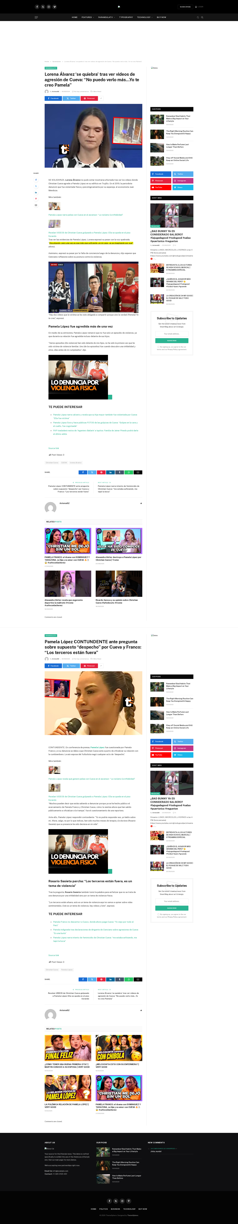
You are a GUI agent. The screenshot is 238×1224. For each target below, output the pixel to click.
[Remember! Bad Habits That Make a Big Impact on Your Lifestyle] (157, 119)
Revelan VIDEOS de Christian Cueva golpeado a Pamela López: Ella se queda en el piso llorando (68, 996)
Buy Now (161, 17)
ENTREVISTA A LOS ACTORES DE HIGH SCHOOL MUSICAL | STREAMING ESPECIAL (179, 267)
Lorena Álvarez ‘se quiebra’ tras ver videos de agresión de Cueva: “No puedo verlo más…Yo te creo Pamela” (118, 996)
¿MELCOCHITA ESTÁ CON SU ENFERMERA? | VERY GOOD (117, 1065)
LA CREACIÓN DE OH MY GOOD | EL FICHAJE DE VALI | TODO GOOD (179, 298)
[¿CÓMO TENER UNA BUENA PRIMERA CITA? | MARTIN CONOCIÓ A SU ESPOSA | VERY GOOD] (68, 1048)
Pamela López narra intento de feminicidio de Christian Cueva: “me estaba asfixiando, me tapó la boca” (118, 489)
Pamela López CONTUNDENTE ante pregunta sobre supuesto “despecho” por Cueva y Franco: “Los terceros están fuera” (68, 489)
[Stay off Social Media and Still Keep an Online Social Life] (157, 161)
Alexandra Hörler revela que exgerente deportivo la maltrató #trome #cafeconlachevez (64, 603)
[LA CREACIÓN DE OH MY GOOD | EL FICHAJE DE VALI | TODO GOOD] (157, 299)
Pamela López (67, 970)
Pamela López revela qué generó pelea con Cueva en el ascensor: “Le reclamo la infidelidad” (91, 779)
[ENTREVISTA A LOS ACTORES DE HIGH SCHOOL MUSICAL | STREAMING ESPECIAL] (157, 268)
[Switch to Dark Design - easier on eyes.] (198, 17)
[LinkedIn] (35, 192)
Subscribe (185, 7)
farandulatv (105, 17)
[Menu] (36, 17)
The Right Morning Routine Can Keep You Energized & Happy (179, 132)
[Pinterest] (35, 198)
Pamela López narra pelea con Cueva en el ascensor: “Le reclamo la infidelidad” (85, 215)
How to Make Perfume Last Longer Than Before (177, 146)
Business (115, 1209)
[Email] (35, 205)
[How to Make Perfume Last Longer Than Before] (157, 147)
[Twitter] (35, 186)
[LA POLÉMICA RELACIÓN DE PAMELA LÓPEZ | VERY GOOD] (68, 1088)
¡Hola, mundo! (156, 1151)
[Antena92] (119, 7)
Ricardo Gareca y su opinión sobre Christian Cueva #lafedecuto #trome (117, 601)
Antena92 (55, 91)
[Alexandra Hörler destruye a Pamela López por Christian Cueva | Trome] (119, 541)
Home (74, 17)
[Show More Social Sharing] (101, 98)
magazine (155, 226)
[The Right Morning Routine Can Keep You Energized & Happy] (157, 134)
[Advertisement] (119, 41)
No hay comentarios (81, 91)
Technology (143, 17)
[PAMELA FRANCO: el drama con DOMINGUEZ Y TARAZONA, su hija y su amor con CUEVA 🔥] (68, 541)
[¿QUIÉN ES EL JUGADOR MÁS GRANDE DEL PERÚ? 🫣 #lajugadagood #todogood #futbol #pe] (157, 282)
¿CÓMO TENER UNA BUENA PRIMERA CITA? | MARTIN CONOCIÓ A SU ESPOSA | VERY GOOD (67, 1065)
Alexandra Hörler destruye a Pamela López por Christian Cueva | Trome (118, 558)
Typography (126, 17)
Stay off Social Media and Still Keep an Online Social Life (179, 159)
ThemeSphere (132, 1215)
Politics (103, 1209)
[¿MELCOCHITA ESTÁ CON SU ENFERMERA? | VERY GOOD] (119, 1048)
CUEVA (64, 463)
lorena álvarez (75, 463)
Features (87, 17)
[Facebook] (35, 179)
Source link (53, 448)
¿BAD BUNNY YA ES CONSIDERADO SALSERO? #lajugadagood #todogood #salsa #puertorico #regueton (170, 236)
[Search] (202, 17)
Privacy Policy (173, 349)
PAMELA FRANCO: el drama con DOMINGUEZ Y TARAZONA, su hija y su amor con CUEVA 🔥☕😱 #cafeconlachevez (67, 560)
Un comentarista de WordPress (163, 1148)
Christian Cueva (52, 463)
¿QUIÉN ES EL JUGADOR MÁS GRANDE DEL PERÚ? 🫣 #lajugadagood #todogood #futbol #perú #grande (178, 283)
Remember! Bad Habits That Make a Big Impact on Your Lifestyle (178, 118)
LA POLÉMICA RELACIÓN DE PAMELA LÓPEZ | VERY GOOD (67, 1105)
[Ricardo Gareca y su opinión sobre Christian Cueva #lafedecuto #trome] (119, 584)
